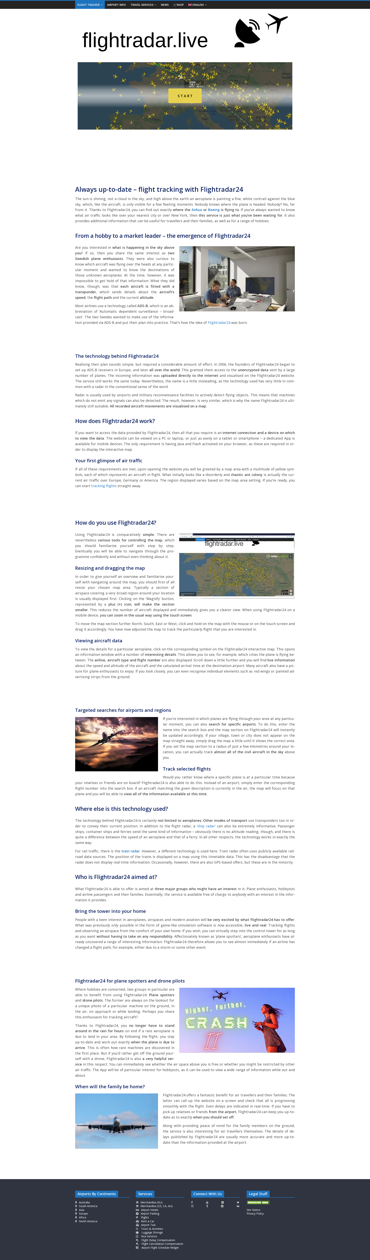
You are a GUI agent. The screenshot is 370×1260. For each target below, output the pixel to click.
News (165, 5)
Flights (144, 1217)
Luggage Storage (152, 1232)
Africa (82, 1217)
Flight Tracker (88, 5)
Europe (83, 1213)
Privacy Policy (255, 1213)
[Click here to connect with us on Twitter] (238, 1202)
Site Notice (253, 1210)
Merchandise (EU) (151, 1202)
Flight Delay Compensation (158, 1240)
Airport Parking (149, 1213)
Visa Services (148, 1236)
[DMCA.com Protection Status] (258, 1202)
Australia (84, 1202)
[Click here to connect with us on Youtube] (207, 1202)
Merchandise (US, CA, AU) (156, 1206)
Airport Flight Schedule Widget (160, 1247)
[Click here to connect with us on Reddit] (222, 1206)
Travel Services (141, 5)
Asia (81, 1210)
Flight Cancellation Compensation (162, 1244)
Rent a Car (147, 1221)
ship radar (206, 826)
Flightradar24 (219, 322)
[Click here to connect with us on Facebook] (192, 1202)
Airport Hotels (149, 1210)
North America (87, 1221)
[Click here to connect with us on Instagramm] (192, 1206)
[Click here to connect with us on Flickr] (222, 1202)
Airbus (197, 209)
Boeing (214, 209)
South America (87, 1206)
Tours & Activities (151, 1229)
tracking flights (104, 485)
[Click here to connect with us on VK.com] (237, 1206)
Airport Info (116, 5)
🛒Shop (178, 5)
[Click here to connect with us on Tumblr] (207, 1206)
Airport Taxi (148, 1225)
